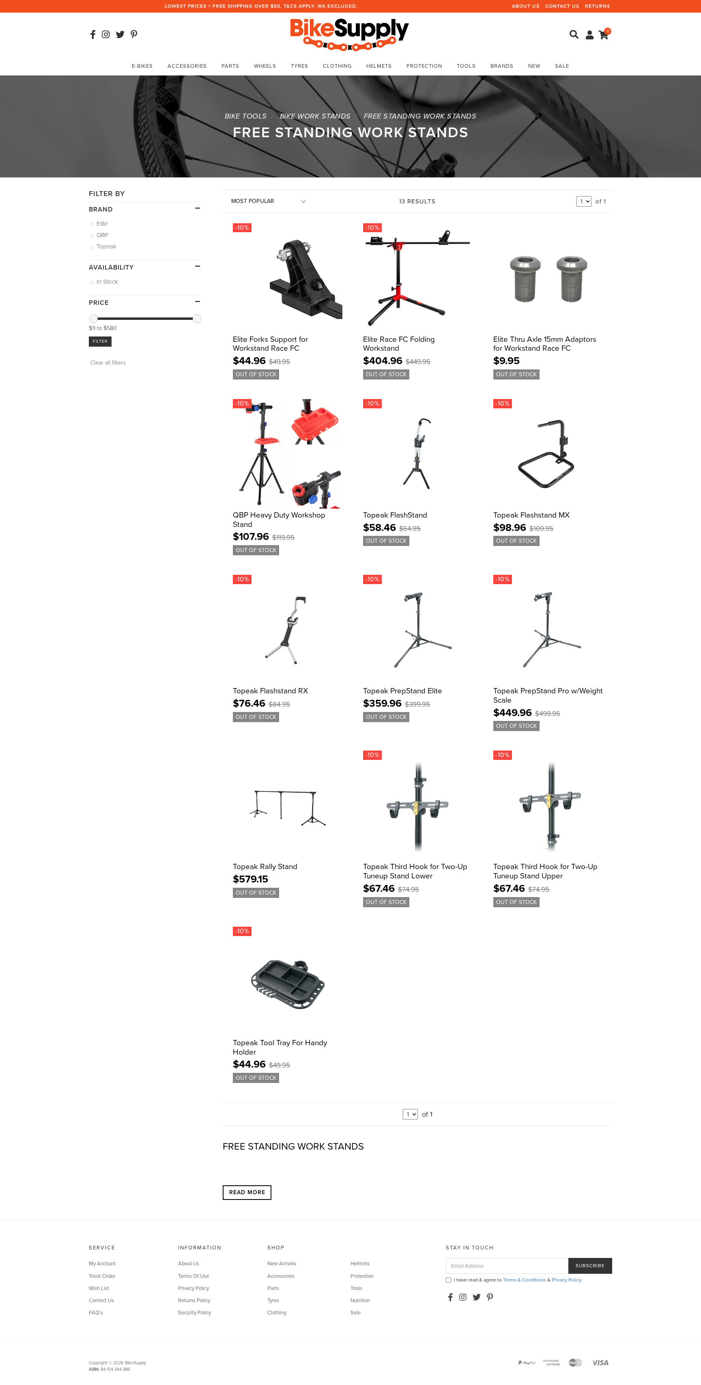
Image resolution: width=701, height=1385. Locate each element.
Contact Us (562, 6)
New (534, 66)
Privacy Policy (193, 1288)
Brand (101, 209)
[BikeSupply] (349, 34)
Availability (111, 267)
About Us (526, 6)
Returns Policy (194, 1300)
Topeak (107, 246)
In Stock (108, 281)
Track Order (102, 1276)
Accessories (187, 66)
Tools (466, 66)
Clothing (337, 66)
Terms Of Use (193, 1276)
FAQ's (96, 1312)
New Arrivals (281, 1263)
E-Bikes (142, 66)
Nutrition (360, 1300)
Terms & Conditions (524, 1280)
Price (99, 303)
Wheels (265, 66)
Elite (103, 223)
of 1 (601, 201)
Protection (424, 66)
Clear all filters (107, 362)
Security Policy (194, 1312)
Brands (502, 66)
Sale (562, 66)
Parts (230, 66)
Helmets (379, 66)
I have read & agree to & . (518, 1280)
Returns (597, 6)
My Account (102, 1263)
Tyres (299, 66)
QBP (103, 235)
